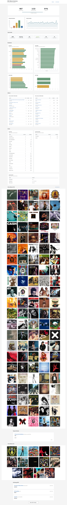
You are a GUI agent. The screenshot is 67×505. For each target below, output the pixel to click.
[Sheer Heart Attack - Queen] (50, 473)
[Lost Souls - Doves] (23, 389)
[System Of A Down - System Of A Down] (55, 367)
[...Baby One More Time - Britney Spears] (44, 357)
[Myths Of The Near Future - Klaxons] (55, 421)
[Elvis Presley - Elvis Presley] (23, 313)
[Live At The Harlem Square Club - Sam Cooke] (33, 270)
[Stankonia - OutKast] (33, 205)
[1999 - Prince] (23, 195)
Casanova (10, 105)
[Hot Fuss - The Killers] (44, 367)
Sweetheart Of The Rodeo (39, 118)
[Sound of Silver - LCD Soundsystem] (55, 389)
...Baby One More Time (12, 107)
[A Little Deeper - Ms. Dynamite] (23, 335)
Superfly (15, 496)
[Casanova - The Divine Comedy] (44, 421)
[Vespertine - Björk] (23, 400)
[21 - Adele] (33, 313)
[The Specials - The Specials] (33, 249)
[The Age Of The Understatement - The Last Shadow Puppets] (23, 324)
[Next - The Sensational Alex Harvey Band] (55, 462)
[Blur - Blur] (12, 303)
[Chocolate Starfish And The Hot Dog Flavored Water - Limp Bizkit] (12, 367)
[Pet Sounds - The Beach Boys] (44, 259)
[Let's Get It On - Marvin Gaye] (12, 205)
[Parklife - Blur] (33, 281)
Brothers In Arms (38, 123)
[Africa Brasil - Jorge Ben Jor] (33, 357)
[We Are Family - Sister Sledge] (33, 411)
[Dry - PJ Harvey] (44, 389)
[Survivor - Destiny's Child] (44, 292)
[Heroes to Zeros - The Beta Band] (12, 389)
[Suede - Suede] (33, 335)
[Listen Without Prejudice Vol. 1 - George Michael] (44, 281)
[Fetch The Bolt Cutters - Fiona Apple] (23, 367)
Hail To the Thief (37, 102)
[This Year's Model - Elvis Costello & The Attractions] (23, 238)
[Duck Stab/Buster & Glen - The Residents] (44, 451)
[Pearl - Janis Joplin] (23, 357)
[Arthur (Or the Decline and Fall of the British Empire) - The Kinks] (44, 303)
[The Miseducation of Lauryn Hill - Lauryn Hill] (44, 195)
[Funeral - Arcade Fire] (23, 411)
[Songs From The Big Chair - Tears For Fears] (44, 411)
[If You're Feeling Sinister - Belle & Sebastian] (12, 357)
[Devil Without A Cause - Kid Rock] (28, 473)
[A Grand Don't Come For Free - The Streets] (33, 227)
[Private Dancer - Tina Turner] (44, 205)
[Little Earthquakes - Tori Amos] (33, 216)
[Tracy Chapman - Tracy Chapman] (33, 292)
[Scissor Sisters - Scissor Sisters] (33, 324)
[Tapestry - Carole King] (55, 238)
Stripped (10, 115)
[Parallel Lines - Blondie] (55, 270)
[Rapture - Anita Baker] (44, 216)
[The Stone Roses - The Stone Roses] (23, 216)
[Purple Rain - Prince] (44, 238)
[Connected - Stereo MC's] (55, 324)
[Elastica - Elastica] (12, 400)
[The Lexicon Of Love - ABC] (23, 303)
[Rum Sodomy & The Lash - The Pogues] (55, 313)
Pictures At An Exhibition (19, 434)
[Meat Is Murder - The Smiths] (12, 281)
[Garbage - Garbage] (33, 421)
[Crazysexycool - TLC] (12, 259)
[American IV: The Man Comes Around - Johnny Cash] (12, 227)
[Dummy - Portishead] (44, 324)
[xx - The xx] (55, 335)
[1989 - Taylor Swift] (55, 400)
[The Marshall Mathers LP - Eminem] (12, 335)
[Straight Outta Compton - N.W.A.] (55, 292)
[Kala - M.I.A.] (23, 270)
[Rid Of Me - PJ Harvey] (44, 400)
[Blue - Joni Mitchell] (23, 281)
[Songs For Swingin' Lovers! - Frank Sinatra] (23, 249)
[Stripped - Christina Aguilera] (33, 378)
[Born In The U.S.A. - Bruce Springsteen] (55, 281)
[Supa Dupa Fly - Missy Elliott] (44, 335)
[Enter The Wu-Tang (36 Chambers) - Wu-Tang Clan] (23, 205)
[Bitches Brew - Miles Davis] (39, 473)
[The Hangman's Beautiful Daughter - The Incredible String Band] (12, 462)
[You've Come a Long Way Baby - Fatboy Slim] (33, 195)
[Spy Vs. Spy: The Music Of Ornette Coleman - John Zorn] (55, 451)
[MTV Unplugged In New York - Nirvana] (44, 227)
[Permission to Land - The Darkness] (55, 357)
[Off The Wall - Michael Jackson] (55, 378)
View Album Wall (57, 187)
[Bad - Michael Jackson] (44, 346)
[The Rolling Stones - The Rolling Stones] (23, 227)
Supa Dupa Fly (11, 123)
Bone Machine (37, 115)
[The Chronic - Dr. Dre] (23, 292)
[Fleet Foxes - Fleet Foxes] (12, 313)
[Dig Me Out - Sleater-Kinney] (12, 378)
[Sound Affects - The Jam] (12, 324)
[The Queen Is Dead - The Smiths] (12, 195)
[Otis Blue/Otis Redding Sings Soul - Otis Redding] (44, 313)
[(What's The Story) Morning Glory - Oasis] (33, 259)
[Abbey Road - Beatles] (33, 389)
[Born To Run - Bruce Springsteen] (55, 249)
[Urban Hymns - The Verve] (33, 367)
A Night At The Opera (38, 110)
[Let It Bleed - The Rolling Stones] (55, 303)
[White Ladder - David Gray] (55, 205)
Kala (9, 118)
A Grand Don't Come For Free (13, 102)
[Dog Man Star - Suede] (44, 378)
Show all (47, 70)
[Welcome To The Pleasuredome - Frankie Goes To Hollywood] (55, 227)
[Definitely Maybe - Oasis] (23, 346)
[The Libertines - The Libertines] (55, 259)
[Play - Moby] (12, 216)
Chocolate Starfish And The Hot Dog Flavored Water (16, 99)
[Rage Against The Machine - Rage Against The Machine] (12, 249)
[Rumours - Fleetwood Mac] (55, 411)
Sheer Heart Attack (38, 99)
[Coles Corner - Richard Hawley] (12, 238)
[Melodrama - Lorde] (12, 270)
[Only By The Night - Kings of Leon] (23, 421)
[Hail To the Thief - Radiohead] (33, 451)
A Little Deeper (11, 110)
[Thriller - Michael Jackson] (55, 346)
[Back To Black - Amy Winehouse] (33, 346)
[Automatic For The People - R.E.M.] (44, 249)
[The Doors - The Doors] (33, 400)
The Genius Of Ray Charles (18, 485)
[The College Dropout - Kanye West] (55, 195)
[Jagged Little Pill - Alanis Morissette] (44, 270)
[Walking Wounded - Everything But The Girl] (33, 303)
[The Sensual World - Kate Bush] (12, 421)
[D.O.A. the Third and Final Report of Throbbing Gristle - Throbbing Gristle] (23, 462)
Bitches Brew (37, 107)
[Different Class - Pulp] (23, 259)
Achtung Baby (16, 491)
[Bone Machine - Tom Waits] (17, 473)
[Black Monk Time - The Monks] (33, 462)
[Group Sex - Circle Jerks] (44, 462)
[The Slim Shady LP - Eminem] (55, 216)
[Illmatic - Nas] (33, 238)
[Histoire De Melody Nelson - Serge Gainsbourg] (23, 451)
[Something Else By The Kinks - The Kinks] (12, 346)
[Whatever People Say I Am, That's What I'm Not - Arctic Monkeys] (12, 292)
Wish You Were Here (38, 105)
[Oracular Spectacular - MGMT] (12, 411)
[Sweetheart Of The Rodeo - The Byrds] (12, 451)
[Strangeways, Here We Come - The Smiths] (23, 378)
